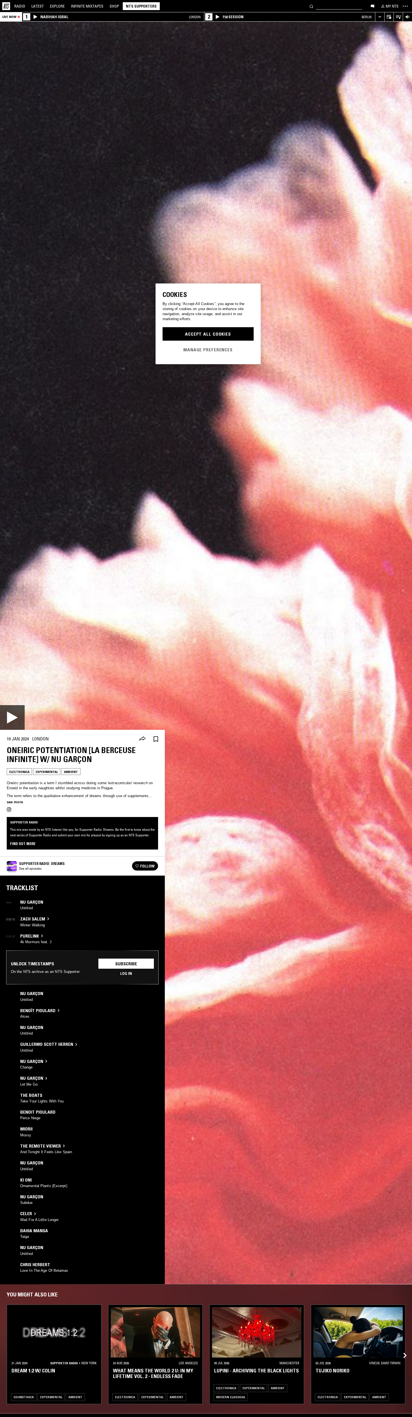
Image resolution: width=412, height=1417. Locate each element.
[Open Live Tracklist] (398, 17)
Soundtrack (23, 1397)
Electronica (19, 772)
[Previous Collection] (401, 1348)
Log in (126, 973)
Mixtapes (87, 6)
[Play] (12, 717)
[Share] (142, 739)
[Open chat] (372, 6)
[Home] (6, 6)
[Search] (311, 6)
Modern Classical (230, 1397)
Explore (57, 6)
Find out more (23, 843)
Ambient (71, 772)
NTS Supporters (141, 6)
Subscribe (126, 963)
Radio (19, 6)
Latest (37, 6)
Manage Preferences (208, 349)
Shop (114, 6)
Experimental (47, 772)
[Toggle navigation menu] (405, 6)
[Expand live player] (379, 17)
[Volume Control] (407, 17)
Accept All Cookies (208, 334)
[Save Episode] (156, 739)
